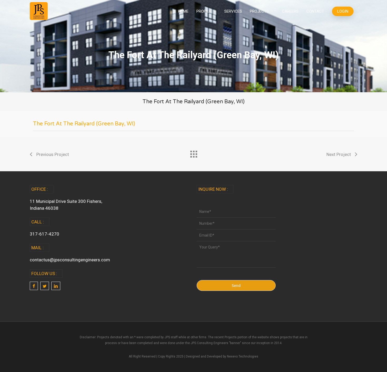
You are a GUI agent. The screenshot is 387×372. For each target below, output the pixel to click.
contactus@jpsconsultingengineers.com (70, 259)
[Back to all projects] (193, 153)
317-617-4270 (44, 234)
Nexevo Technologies (242, 356)
